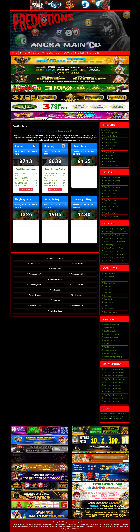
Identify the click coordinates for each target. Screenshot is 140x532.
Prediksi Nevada (109, 162)
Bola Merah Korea (110, 344)
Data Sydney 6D (109, 309)
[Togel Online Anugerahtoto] (100, 468)
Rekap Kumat (56, 269)
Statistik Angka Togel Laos (113, 251)
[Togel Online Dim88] (70, 70)
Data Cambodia (109, 283)
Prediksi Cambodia (110, 142)
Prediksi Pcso (108, 149)
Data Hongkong (109, 276)
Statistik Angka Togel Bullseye (114, 241)
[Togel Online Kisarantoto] (70, 97)
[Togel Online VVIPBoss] (70, 60)
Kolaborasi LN (77, 306)
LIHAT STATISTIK (26, 189)
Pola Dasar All (77, 285)
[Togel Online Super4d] (70, 79)
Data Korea (108, 293)
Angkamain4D (65, 131)
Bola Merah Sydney (110, 331)
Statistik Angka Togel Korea (113, 248)
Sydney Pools (38, 526)
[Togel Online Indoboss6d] (100, 430)
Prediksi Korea (109, 152)
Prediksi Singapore (110, 133)
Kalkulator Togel (56, 311)
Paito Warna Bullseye (111, 190)
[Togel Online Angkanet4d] (100, 486)
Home (14, 53)
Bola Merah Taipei (110, 350)
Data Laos (107, 296)
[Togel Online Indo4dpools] (39, 514)
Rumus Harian (77, 264)
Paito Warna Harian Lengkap (113, 401)
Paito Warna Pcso (110, 193)
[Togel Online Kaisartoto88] (39, 505)
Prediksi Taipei (109, 158)
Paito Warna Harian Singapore (114, 369)
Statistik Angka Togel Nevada (114, 257)
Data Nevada (108, 302)
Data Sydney (108, 280)
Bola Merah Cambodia (111, 334)
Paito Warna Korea (110, 197)
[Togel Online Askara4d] (39, 468)
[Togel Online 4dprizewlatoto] (39, 496)
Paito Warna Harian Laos (112, 392)
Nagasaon (112, 414)
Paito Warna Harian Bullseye (113, 382)
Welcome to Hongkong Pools (111, 416)
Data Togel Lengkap (111, 312)
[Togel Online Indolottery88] (100, 477)
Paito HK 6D (79, 53)
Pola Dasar (56, 290)
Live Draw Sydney (53, 53)
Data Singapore (109, 273)
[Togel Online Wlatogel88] (39, 486)
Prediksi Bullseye (110, 146)
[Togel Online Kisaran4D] (70, 88)
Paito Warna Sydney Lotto (74, 526)
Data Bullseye (108, 286)
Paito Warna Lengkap (111, 216)
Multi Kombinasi (77, 295)
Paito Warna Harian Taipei (113, 395)
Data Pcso (107, 289)
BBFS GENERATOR (56, 258)
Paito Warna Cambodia (112, 187)
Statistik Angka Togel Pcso (113, 245)
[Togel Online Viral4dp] (70, 116)
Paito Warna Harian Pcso (112, 385)
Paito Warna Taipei (110, 203)
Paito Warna (67, 53)
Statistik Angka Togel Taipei (113, 254)
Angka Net (21, 524)
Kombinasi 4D (35, 306)
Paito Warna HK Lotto (89, 526)
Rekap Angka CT (35, 274)
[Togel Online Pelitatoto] (70, 107)
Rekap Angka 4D (34, 285)
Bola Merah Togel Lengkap (113, 357)
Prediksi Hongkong (110, 136)
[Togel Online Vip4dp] (100, 449)
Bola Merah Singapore (111, 324)
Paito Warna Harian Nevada (113, 398)
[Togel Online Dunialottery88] (100, 458)
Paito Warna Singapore (112, 177)
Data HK (76, 524)
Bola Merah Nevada (110, 353)
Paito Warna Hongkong (112, 181)
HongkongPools (59, 526)
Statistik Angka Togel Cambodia (115, 238)
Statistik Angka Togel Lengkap (114, 261)
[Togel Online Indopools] (100, 496)
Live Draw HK (25, 53)
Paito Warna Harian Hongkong (114, 372)
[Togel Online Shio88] (100, 505)
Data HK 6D (108, 306)
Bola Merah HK (109, 328)
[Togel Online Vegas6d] (39, 458)
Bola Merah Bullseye (111, 337)
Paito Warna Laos (110, 200)
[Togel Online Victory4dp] (39, 440)
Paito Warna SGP (68, 524)
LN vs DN (56, 300)
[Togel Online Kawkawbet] (39, 449)
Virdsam (104, 414)
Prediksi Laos (108, 155)
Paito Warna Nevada (111, 206)
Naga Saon (46, 524)
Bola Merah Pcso (110, 341)
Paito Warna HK (106, 130)
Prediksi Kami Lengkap (111, 165)
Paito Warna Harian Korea (113, 389)
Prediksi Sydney (109, 139)
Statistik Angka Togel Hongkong (115, 232)
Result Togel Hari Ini (20, 126)
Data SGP (83, 524)
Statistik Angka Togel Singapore (115, 229)
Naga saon (120, 414)
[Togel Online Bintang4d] (39, 477)
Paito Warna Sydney (111, 184)
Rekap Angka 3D (77, 274)
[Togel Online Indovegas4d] (100, 514)
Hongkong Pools (116, 418)
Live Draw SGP (38, 53)
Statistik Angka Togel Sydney (114, 235)
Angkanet (30, 526)
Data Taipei (108, 299)
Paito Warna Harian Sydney (113, 376)
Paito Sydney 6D (93, 53)
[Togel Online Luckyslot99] (100, 440)
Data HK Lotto (100, 526)
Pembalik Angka (35, 295)
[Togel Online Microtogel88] (39, 430)
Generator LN (35, 264)
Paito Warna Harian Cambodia (114, 379)
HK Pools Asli (74, 529)
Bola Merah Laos (109, 347)
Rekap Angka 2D (56, 279)
